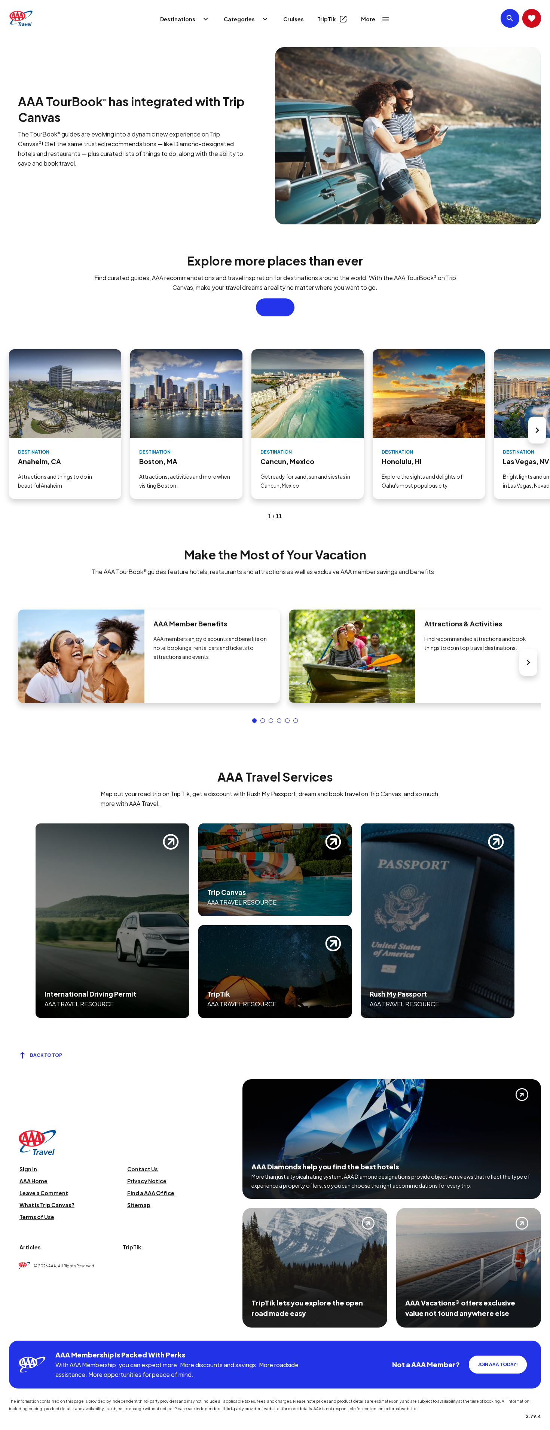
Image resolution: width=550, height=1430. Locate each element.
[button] (254, 720)
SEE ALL (275, 307)
